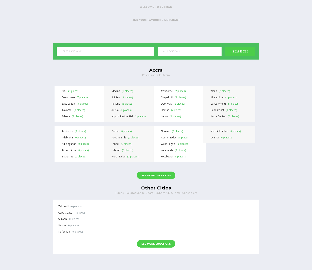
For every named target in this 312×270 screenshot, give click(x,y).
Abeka (115, 110)
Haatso (165, 110)
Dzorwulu (166, 103)
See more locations (156, 175)
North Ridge (118, 156)
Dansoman (68, 97)
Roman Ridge (169, 137)
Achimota (67, 131)
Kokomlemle (118, 137)
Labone (115, 150)
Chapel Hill (167, 97)
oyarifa (215, 137)
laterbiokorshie (219, 131)
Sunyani (62, 219)
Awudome (167, 91)
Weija (214, 91)
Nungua (165, 131)
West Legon (168, 143)
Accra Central (218, 116)
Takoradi (67, 110)
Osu (64, 91)
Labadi (115, 143)
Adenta (66, 116)
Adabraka (67, 137)
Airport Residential (122, 116)
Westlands (167, 150)
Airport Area (69, 150)
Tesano (115, 103)
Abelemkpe (217, 97)
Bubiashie (67, 156)
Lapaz (164, 116)
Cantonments (218, 103)
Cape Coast (217, 110)
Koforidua (64, 231)
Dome (115, 131)
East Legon (68, 103)
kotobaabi (167, 156)
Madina (115, 91)
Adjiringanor (69, 143)
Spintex (115, 97)
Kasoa (62, 225)
